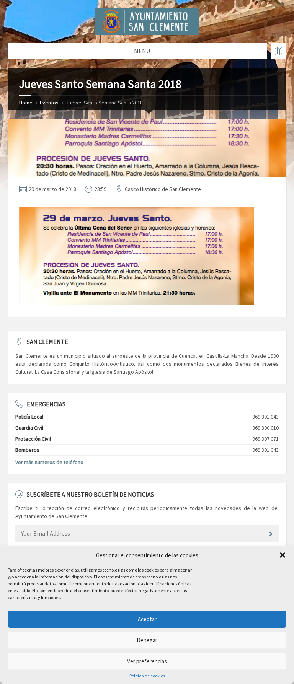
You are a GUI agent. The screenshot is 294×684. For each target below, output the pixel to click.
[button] (282, 555)
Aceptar (147, 619)
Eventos (49, 102)
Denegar (147, 640)
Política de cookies (147, 676)
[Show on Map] (278, 51)
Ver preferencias (147, 661)
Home (26, 102)
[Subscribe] (271, 534)
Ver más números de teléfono (49, 462)
